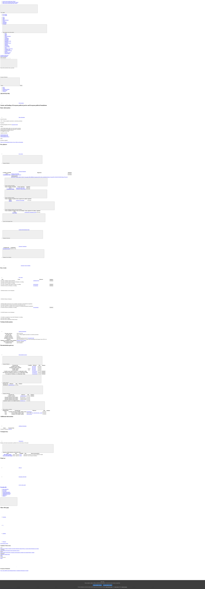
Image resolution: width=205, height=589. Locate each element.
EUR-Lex (10, 429)
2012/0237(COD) (15, 124)
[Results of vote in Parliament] (41, 294)
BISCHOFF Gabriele (7, 454)
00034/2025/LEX (11, 384)
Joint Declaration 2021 (4, 134)
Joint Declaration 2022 (4, 135)
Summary (51, 280)
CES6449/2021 (29, 411)
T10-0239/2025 (35, 307)
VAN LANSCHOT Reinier (7, 455)
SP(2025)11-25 (22, 400)
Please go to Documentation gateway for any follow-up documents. (11, 142)
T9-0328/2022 (35, 285)
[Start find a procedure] (8, 63)
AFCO (20, 454)
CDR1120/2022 (29, 414)
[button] (16, 566)
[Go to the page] (41, 302)
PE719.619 (34, 368)
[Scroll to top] (8, 501)
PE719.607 (34, 367)
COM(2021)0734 (36, 280)
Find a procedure (3, 57)
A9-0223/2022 (35, 284)
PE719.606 (34, 366)
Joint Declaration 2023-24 (4, 136)
